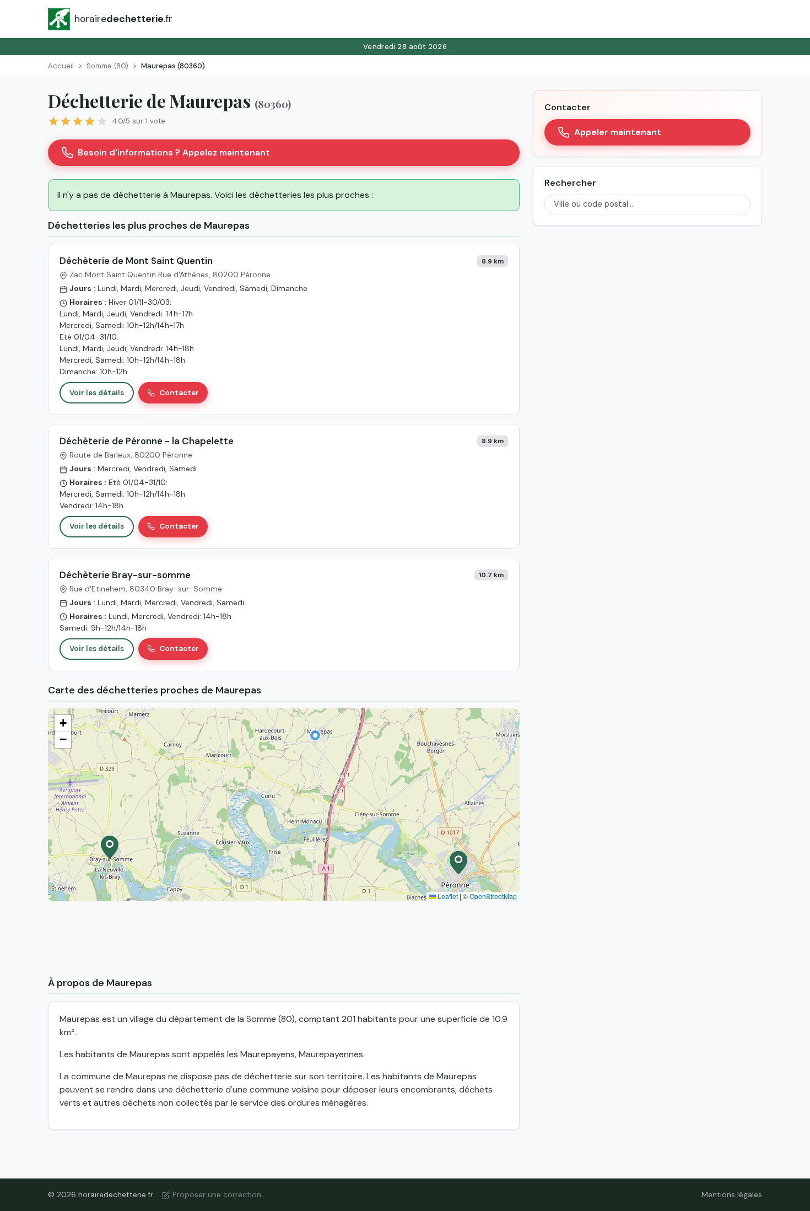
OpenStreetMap (493, 896)
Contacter (179, 392)
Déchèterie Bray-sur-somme (125, 575)
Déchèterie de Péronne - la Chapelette (147, 441)
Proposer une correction (216, 1194)
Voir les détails (96, 392)
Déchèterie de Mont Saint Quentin (136, 261)
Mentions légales (731, 1194)
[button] (315, 735)
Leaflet (447, 896)
